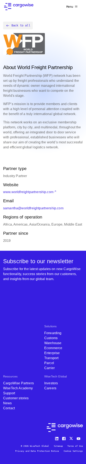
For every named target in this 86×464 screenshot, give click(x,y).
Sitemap (58, 446)
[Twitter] (71, 437)
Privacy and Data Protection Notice (37, 451)
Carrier (49, 368)
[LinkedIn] (57, 437)
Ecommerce (53, 348)
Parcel (49, 363)
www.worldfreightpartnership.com (28, 192)
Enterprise (52, 353)
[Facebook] (64, 437)
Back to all (20, 25)
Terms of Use (75, 446)
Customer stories (16, 398)
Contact (9, 408)
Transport (51, 358)
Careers (50, 388)
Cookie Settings (73, 451)
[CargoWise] (18, 6)
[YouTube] (79, 437)
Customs (51, 338)
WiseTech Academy (18, 388)
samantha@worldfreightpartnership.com (33, 208)
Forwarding (53, 333)
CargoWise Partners (18, 383)
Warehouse (52, 343)
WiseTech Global (55, 376)
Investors (51, 383)
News (7, 403)
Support (9, 393)
